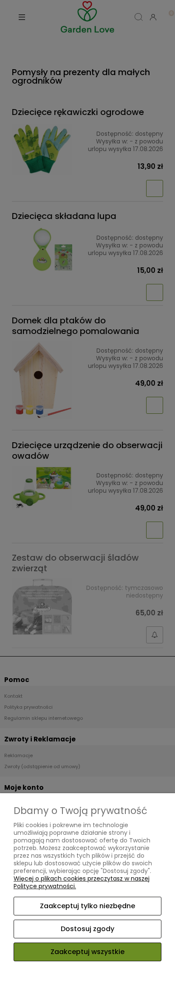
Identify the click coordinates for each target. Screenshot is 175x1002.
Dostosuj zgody (87, 929)
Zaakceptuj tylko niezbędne (87, 906)
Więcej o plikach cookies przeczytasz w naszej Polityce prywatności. (82, 882)
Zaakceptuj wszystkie (87, 952)
